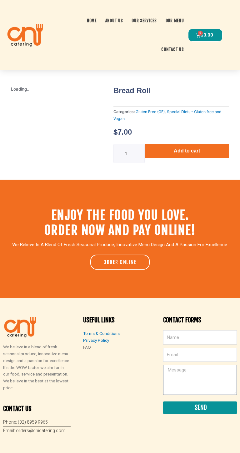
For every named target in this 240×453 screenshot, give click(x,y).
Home (92, 20)
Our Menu (175, 20)
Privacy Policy (96, 340)
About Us (114, 20)
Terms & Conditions (101, 333)
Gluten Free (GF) (150, 111)
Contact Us (172, 49)
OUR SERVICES (144, 20)
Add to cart (187, 150)
